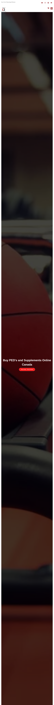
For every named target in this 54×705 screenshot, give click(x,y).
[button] (52, 8)
